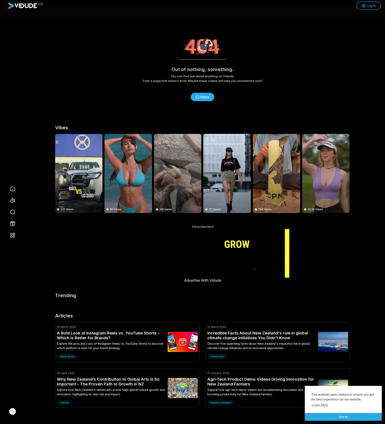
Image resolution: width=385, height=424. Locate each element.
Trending (65, 295)
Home (204, 97)
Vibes (61, 127)
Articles (64, 316)
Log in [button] (371, 6)
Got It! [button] (343, 416)
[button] (10, 212)
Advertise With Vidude (202, 280)
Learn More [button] (320, 405)
